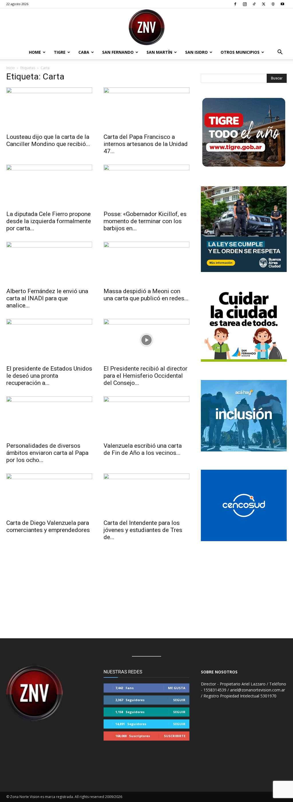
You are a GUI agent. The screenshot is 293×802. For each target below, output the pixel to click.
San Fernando (118, 52)
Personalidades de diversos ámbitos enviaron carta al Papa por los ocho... (47, 452)
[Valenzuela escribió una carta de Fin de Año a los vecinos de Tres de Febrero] (146, 417)
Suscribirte (174, 736)
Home (35, 52)
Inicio (10, 67)
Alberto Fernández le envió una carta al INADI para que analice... (47, 298)
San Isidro (196, 52)
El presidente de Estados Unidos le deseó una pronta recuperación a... (49, 375)
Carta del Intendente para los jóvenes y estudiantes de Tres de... (143, 530)
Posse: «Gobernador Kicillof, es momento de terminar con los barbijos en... (145, 221)
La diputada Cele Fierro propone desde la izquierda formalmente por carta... (48, 221)
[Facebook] (235, 4)
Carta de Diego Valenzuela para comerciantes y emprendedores (48, 526)
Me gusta (176, 688)
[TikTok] (254, 4)
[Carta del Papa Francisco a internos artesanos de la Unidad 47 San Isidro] (146, 108)
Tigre (60, 52)
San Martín (159, 52)
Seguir (179, 700)
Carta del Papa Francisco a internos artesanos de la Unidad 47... (146, 144)
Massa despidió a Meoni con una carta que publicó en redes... (146, 295)
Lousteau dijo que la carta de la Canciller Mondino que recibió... (48, 140)
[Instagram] (244, 4)
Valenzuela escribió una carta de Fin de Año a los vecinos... (143, 449)
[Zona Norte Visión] (146, 27)
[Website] (273, 4)
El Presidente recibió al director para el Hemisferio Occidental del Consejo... (145, 375)
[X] (263, 4)
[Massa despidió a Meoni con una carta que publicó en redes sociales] (146, 263)
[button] (280, 52)
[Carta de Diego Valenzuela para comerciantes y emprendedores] (49, 494)
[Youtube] (282, 4)
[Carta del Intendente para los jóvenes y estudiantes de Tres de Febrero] (146, 494)
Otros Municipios (240, 52)
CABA (83, 52)
